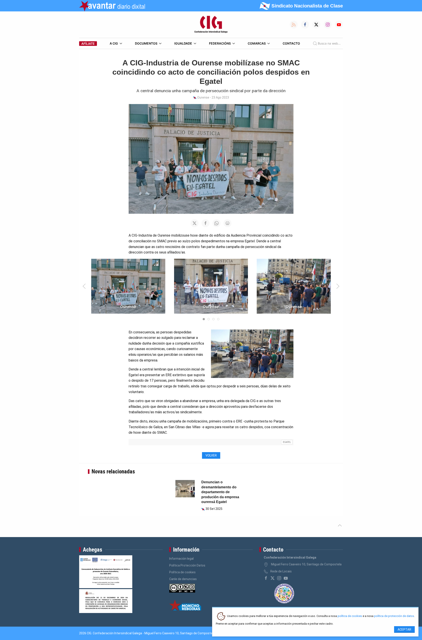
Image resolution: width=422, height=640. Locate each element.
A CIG (114, 43)
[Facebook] (266, 578)
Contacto (291, 43)
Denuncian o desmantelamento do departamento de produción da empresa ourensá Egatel (220, 492)
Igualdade (183, 43)
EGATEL (287, 442)
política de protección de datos (394, 616)
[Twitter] (272, 578)
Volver (211, 455)
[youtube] (286, 578)
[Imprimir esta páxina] (227, 223)
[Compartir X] (194, 223)
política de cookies (350, 616)
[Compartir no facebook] (205, 223)
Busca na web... (329, 43)
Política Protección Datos (187, 565)
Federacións (220, 43)
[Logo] (211, 24)
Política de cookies (182, 572)
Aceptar (404, 629)
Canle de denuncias (183, 579)
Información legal (181, 558)
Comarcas (257, 43)
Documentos (146, 43)
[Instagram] (279, 578)
